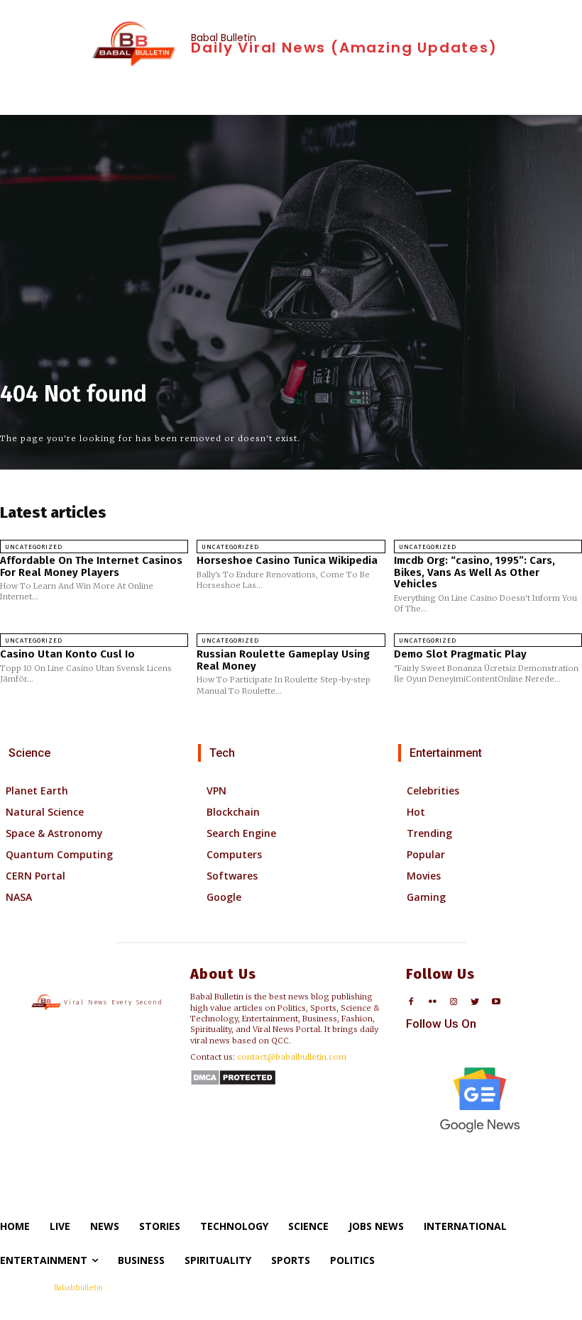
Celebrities (433, 790)
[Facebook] (411, 1002)
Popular (426, 854)
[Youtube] (495, 1002)
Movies (424, 875)
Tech (222, 753)
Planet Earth (37, 790)
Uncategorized (33, 546)
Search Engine (241, 833)
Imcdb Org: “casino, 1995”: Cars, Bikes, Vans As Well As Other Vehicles (474, 572)
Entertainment (446, 753)
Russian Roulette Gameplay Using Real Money (283, 660)
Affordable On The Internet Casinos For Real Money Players (91, 566)
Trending (429, 833)
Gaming (426, 897)
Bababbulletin (78, 1287)
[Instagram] (453, 1002)
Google (224, 897)
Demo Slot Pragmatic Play (460, 654)
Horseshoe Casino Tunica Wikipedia (287, 560)
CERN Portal (35, 875)
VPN (216, 790)
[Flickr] (432, 1002)
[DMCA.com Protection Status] (233, 1082)
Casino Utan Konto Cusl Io (67, 654)
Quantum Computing (59, 854)
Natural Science (45, 812)
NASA (19, 897)
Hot (416, 812)
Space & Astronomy (54, 833)
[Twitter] (474, 1002)
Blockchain (233, 812)
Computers (234, 854)
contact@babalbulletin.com (291, 1057)
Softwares (232, 875)
